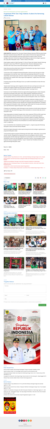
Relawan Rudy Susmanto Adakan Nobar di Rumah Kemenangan (16, 377)
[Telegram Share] (43, 178)
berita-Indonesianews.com (12, 11)
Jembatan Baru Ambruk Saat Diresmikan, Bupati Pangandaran (16, 166)
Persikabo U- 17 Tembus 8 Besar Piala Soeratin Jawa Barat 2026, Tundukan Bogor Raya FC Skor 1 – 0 (24, 167)
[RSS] (31, 421)
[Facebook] (19, 421)
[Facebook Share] (36, 178)
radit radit (8, 17)
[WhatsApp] (29, 421)
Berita (5, 11)
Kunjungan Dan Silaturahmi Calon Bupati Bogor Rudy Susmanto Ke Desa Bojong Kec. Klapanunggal (23, 376)
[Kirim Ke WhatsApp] (45, 178)
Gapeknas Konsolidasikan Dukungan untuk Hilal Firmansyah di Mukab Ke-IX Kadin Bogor (22, 161)
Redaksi (25, 424)
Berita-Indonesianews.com (9, 173)
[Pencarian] (45, 3)
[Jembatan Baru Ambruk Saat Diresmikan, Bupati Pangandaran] (25, 200)
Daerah (18, 11)
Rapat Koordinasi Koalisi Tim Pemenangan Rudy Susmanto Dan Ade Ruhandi (19, 371)
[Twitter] (22, 421)
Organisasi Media (24, 11)
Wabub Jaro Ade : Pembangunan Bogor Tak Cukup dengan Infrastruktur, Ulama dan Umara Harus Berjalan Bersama (24, 164)
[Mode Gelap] (43, 3)
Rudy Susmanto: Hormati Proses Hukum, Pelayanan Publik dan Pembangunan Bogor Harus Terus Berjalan (23, 159)
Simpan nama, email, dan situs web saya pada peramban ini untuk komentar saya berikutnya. (23, 301)
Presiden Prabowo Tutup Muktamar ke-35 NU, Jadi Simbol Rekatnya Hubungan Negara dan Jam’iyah (24, 156)
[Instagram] (26, 421)
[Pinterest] (24, 421)
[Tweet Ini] (38, 178)
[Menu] (4, 3)
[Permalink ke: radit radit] (5, 18)
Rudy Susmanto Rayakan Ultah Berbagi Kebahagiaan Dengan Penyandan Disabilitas (20, 369)
